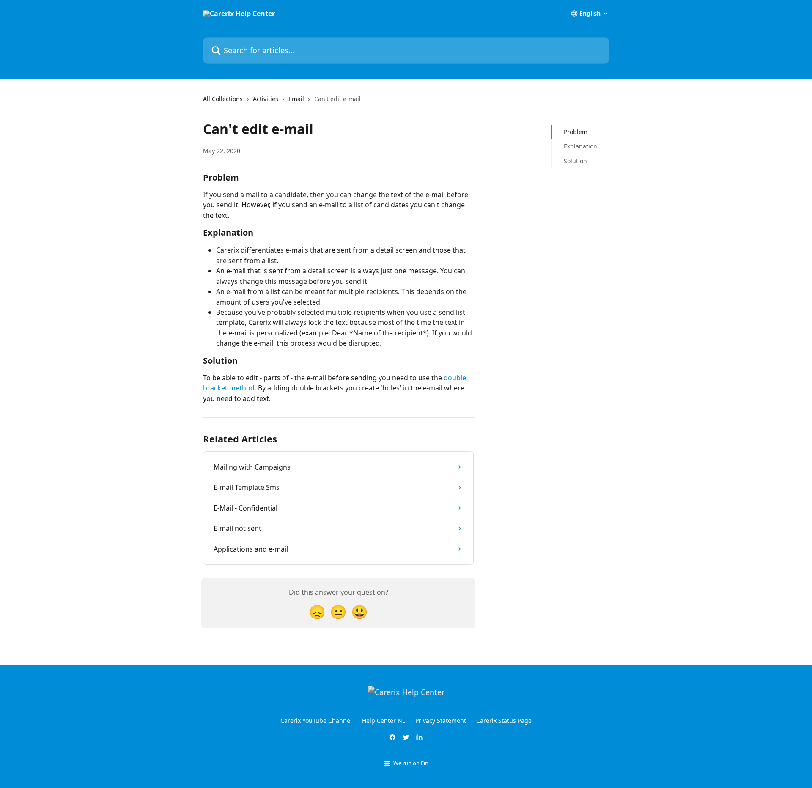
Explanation (580, 146)
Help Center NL (383, 721)
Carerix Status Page (504, 721)
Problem (575, 132)
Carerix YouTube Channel (316, 721)
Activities (265, 99)
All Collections (223, 99)
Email (296, 99)
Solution (575, 161)
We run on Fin (410, 763)
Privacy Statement (440, 721)
